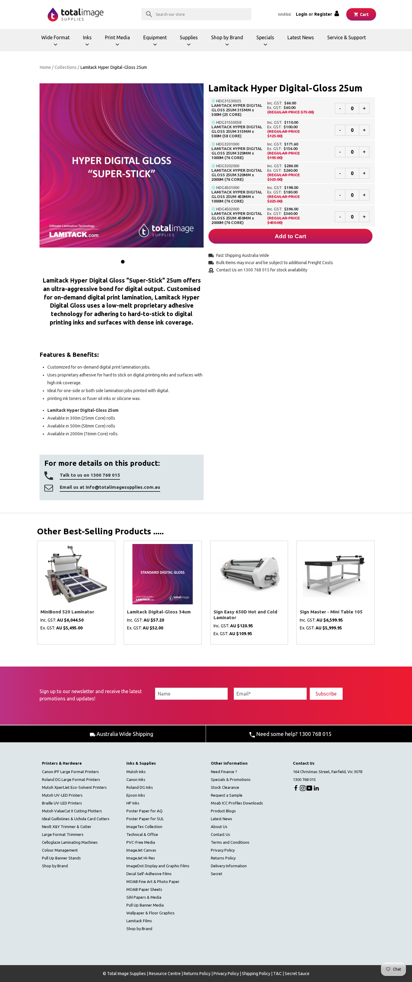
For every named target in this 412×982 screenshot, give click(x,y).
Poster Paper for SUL (145, 819)
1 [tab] (123, 262)
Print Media (119, 43)
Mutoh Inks (136, 771)
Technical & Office (142, 834)
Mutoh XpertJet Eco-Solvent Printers (74, 787)
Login (301, 14)
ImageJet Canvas (141, 850)
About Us (219, 826)
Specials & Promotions (231, 779)
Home (45, 67)
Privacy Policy (223, 850)
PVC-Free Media (140, 842)
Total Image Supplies (126, 973)
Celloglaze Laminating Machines (70, 842)
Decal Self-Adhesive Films (149, 874)
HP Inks (132, 803)
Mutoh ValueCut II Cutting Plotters (72, 811)
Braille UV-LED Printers (62, 803)
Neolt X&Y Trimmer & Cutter (66, 826)
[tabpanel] (122, 165)
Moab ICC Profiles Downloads (237, 803)
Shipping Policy (256, 973)
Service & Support (346, 37)
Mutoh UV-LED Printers (62, 795)
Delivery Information (229, 866)
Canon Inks (135, 779)
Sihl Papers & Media (143, 897)
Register (323, 14)
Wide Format (56, 43)
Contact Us (220, 834)
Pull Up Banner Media (145, 905)
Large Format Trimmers (63, 834)
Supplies (192, 43)
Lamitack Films (139, 921)
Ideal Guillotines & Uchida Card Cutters (75, 819)
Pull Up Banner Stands (61, 858)
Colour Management (60, 850)
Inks (90, 43)
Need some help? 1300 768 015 (293, 734)
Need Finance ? (224, 771)
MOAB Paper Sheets (144, 889)
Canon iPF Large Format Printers (70, 771)
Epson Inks (135, 795)
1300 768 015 (304, 779)
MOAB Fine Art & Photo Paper (152, 881)
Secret (216, 874)
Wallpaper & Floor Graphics (150, 913)
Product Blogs (223, 811)
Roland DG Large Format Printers (71, 779)
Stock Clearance (225, 787)
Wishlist (284, 14)
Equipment (157, 43)
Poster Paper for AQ (144, 811)
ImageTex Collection (144, 826)
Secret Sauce (297, 973)
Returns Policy (223, 858)
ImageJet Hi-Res (140, 858)
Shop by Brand (227, 43)
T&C (277, 973)
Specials (268, 43)
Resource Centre (165, 973)
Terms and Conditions (230, 842)
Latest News (300, 37)
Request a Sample (226, 795)
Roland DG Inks (139, 787)
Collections (66, 67)
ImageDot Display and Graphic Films (157, 866)
